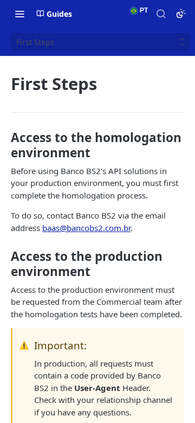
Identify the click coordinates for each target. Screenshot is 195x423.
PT (143, 10)
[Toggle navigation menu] (19, 13)
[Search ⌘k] (161, 13)
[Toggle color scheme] (181, 13)
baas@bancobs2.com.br (86, 227)
